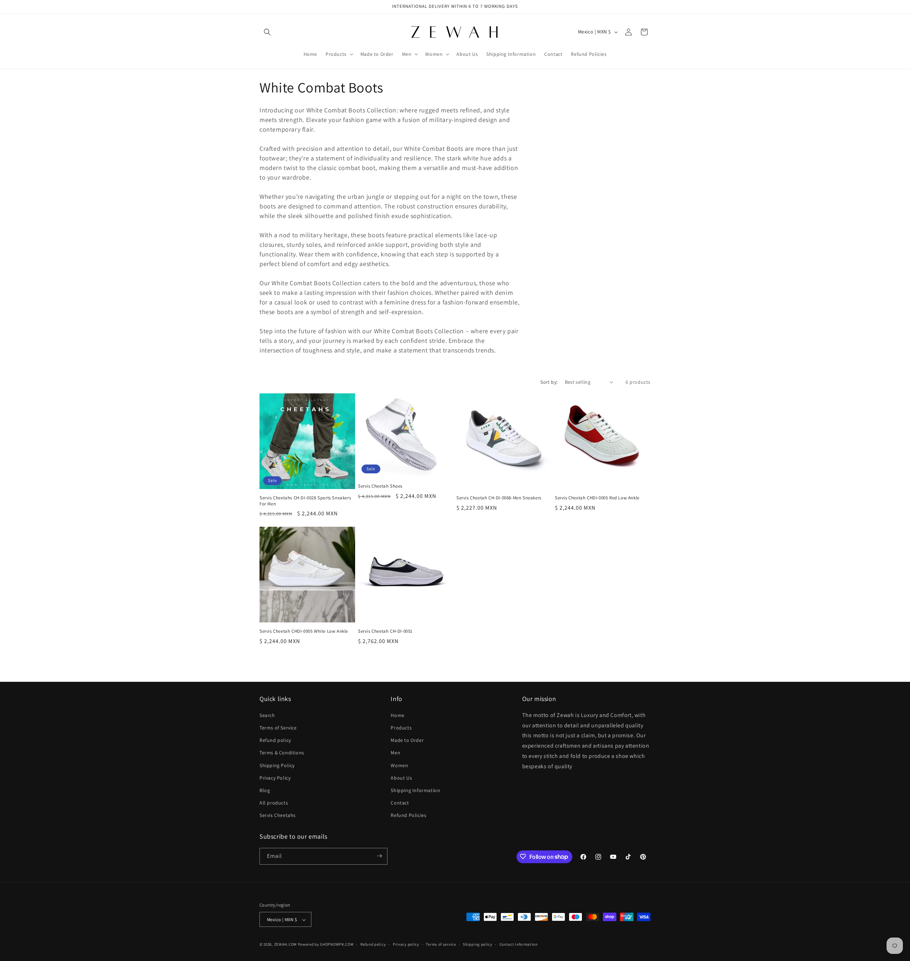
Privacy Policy (274, 777)
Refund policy (275, 740)
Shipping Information (415, 790)
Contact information (518, 944)
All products (273, 802)
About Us (401, 777)
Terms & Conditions (281, 752)
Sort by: (548, 382)
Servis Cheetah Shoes (380, 486)
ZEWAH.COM (285, 944)
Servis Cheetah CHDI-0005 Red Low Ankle (597, 498)
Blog (264, 790)
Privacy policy (406, 944)
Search (267, 715)
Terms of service (441, 944)
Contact (400, 802)
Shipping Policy (277, 765)
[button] (267, 32)
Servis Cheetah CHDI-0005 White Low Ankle (303, 631)
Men (395, 752)
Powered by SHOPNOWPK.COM (326, 944)
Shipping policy (477, 944)
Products (401, 727)
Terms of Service (278, 727)
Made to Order (407, 740)
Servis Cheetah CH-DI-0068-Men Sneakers (498, 498)
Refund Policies (408, 815)
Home (397, 715)
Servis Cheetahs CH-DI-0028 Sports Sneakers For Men (305, 501)
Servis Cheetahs (277, 815)
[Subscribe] (379, 856)
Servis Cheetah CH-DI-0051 (385, 631)
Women (399, 765)
